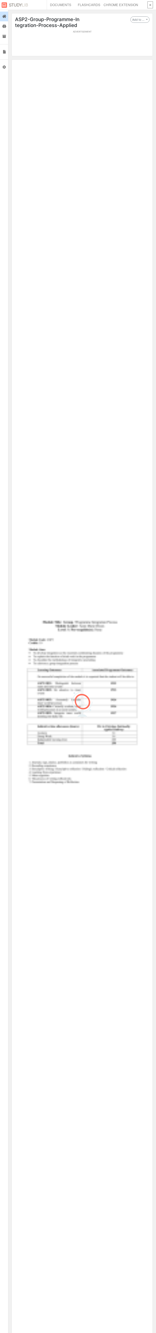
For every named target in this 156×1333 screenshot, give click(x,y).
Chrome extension (121, 4)
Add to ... (138, 19)
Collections (4, 36)
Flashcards (89, 4)
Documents (60, 4)
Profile (4, 67)
